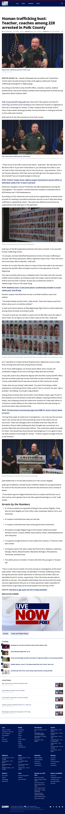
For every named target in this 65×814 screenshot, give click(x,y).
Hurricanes (37, 761)
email (62, 807)
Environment (37, 763)
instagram (56, 807)
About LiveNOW (56, 773)
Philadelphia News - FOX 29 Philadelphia (39, 733)
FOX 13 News (16, 31)
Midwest (5, 755)
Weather (37, 755)
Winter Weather (38, 757)
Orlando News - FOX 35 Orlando (57, 733)
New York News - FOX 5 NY (40, 730)
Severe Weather (38, 759)
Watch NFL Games (39, 777)
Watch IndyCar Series (39, 788)
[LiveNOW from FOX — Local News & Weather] (7, 3)
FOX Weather (5, 735)
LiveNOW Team (55, 779)
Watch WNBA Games (39, 796)
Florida (21, 31)
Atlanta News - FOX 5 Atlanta (56, 730)
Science (4, 773)
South (53, 727)
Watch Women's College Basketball (39, 793)
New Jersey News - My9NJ (39, 740)
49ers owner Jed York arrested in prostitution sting (14, 683)
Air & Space (5, 775)
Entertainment (21, 747)
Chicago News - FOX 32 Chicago (8, 758)
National (20, 731)
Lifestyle (20, 745)
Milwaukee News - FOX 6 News (8, 768)
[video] (59, 685)
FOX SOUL (4, 739)
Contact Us (53, 775)
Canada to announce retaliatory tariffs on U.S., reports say (16, 704)
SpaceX (4, 777)
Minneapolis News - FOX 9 (7, 765)
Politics (20, 735)
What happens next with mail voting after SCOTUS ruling (16, 712)
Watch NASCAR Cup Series (39, 785)
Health (19, 743)
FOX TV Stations (6, 733)
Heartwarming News (23, 775)
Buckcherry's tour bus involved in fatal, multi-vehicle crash (29, 645)
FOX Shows (5, 741)
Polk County (27, 84)
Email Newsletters (55, 781)
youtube (50, 807)
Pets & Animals (22, 779)
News (20, 727)
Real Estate (53, 765)
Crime (19, 737)
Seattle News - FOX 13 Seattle (24, 768)
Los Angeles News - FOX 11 (23, 761)
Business (53, 759)
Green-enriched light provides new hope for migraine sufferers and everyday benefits (37, 658)
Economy (53, 757)
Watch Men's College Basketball (39, 790)
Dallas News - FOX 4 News (56, 743)
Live (3, 727)
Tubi (3, 737)
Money (53, 755)
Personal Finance (55, 761)
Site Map (53, 783)
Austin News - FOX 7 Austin (56, 750)
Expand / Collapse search (62, 3)
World (19, 733)
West (20, 755)
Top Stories (21, 730)
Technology (5, 779)
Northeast (38, 727)
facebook (53, 807)
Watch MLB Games (39, 782)
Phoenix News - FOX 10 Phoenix (24, 758)
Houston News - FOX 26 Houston (57, 747)
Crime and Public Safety (19, 633)
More (38, 3)
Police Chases (21, 739)
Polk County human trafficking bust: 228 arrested (16, 156)
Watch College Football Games (40, 780)
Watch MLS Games (39, 798)
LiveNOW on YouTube (7, 731)
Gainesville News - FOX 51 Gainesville (56, 740)
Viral (19, 773)
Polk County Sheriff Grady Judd (14, 102)
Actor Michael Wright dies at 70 (20, 651)
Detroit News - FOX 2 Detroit (7, 761)
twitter (59, 807)
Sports (19, 741)
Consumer (53, 763)
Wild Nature (5, 781)
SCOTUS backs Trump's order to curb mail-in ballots (15, 697)
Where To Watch (6, 730)
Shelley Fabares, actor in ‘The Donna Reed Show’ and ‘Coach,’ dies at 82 (32, 664)
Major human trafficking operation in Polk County (16, 70)
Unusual (20, 777)
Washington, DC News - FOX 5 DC (40, 737)
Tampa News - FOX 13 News (56, 737)
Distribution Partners (56, 777)
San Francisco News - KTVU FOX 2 (23, 765)
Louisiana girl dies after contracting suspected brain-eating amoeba (31, 670)
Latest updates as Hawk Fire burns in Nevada (13, 690)
